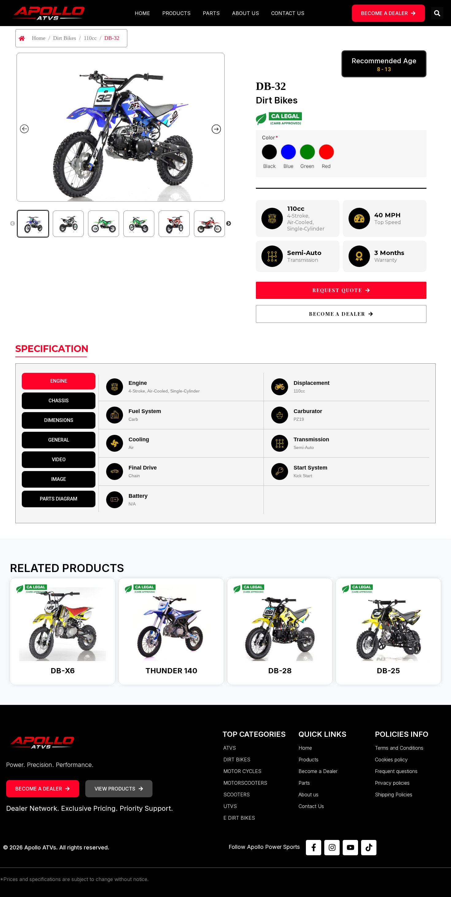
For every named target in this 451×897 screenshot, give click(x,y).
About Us (245, 13)
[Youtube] (350, 847)
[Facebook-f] (313, 847)
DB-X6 (63, 670)
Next (229, 224)
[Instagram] (332, 847)
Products (176, 13)
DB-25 (388, 670)
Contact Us (287, 13)
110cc (90, 38)
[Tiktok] (368, 847)
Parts (211, 13)
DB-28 (280, 670)
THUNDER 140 (171, 670)
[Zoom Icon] (120, 127)
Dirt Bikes (64, 38)
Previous (13, 224)
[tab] (58, 381)
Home (142, 13)
